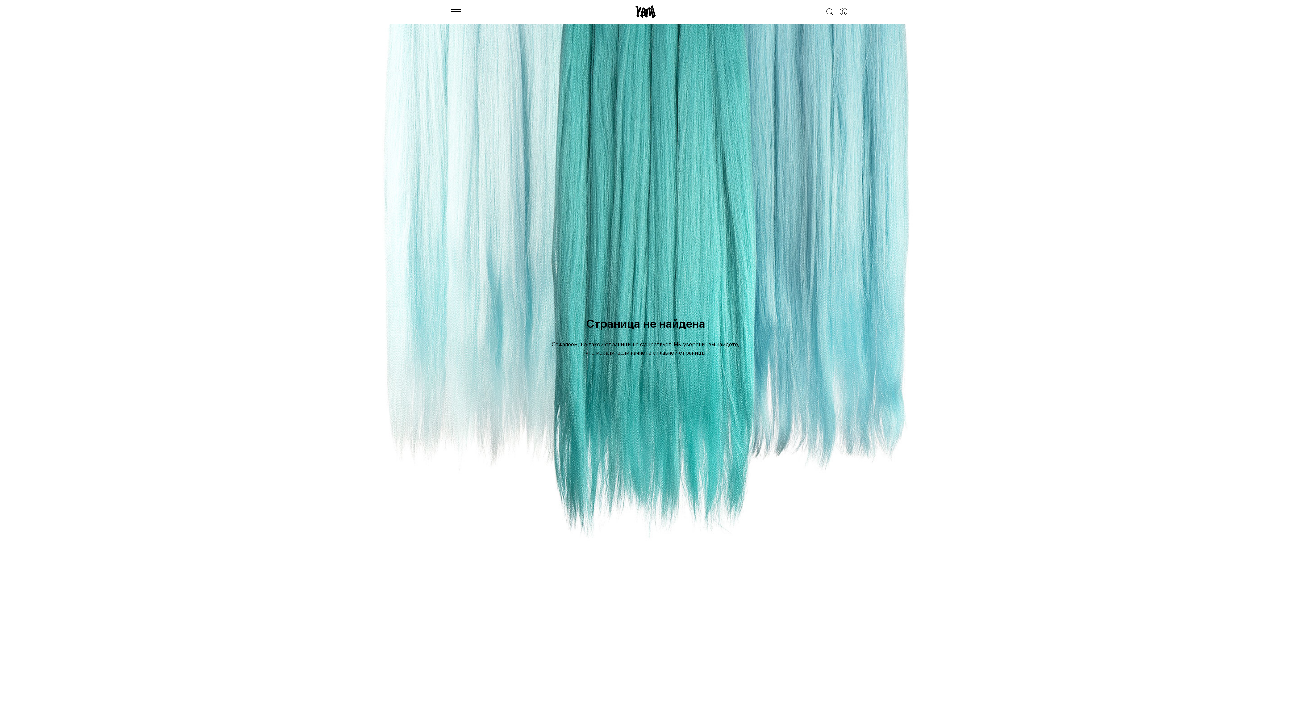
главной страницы (681, 353)
